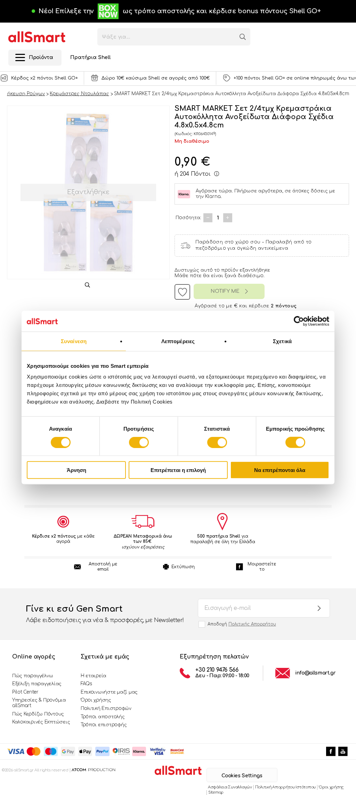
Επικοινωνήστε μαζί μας (109, 692)
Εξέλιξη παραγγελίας (37, 683)
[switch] (139, 442)
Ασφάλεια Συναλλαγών (230, 787)
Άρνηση (76, 470)
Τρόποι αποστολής (103, 716)
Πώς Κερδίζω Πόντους (38, 714)
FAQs (86, 683)
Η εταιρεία (93, 675)
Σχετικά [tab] (282, 341)
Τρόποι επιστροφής (104, 724)
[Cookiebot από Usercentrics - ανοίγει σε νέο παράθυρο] (298, 321)
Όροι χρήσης (96, 700)
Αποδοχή (242, 624)
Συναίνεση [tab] (74, 341)
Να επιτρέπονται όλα (279, 470)
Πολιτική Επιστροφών (106, 708)
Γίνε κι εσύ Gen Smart (105, 613)
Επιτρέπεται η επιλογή (178, 470)
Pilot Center (25, 692)
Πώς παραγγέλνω (32, 675)
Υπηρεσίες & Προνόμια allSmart (39, 703)
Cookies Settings (241, 775)
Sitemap (216, 792)
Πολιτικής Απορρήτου (252, 624)
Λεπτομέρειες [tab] (178, 341)
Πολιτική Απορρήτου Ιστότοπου (285, 787)
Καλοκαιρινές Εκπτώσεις (41, 722)
